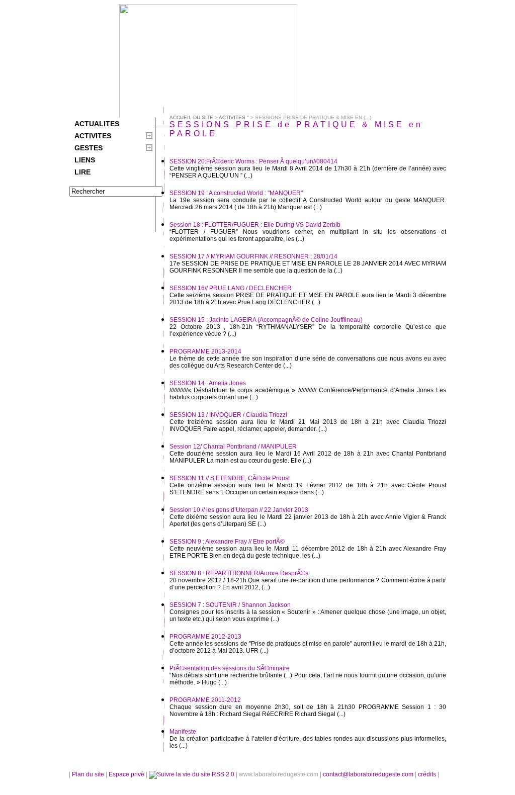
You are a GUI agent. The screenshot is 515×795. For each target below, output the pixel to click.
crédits (428, 774)
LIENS (84, 160)
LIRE (82, 172)
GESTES (88, 148)
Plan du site (88, 774)
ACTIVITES (92, 136)
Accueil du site (191, 117)
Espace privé (127, 774)
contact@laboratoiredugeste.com (369, 774)
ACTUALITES (96, 124)
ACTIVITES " (234, 117)
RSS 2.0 (223, 774)
